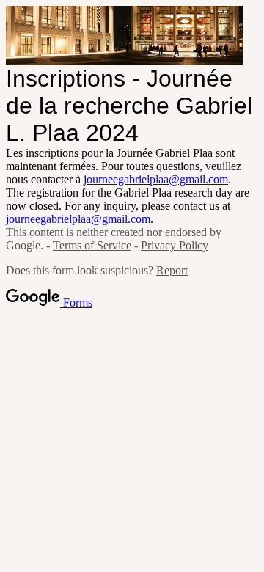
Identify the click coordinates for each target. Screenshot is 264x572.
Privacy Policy (174, 245)
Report (172, 270)
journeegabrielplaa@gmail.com (156, 179)
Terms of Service (92, 245)
